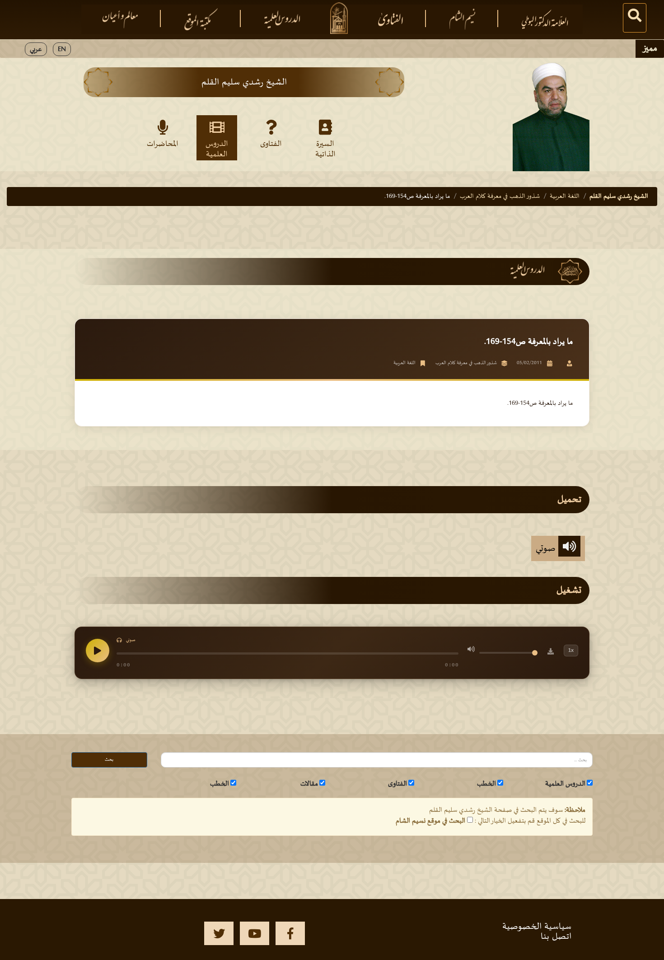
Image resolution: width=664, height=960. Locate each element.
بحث (109, 759)
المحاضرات (162, 144)
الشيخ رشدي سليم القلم (618, 196)
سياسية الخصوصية (536, 926)
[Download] (550, 652)
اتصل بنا (556, 936)
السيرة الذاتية (325, 148)
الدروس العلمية (217, 148)
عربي (36, 49)
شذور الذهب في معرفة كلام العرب (500, 196)
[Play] (97, 650)
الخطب (486, 784)
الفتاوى (271, 144)
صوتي (547, 548)
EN (62, 49)
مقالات (309, 784)
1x (571, 650)
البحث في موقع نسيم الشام (430, 821)
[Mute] (471, 650)
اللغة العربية (565, 196)
